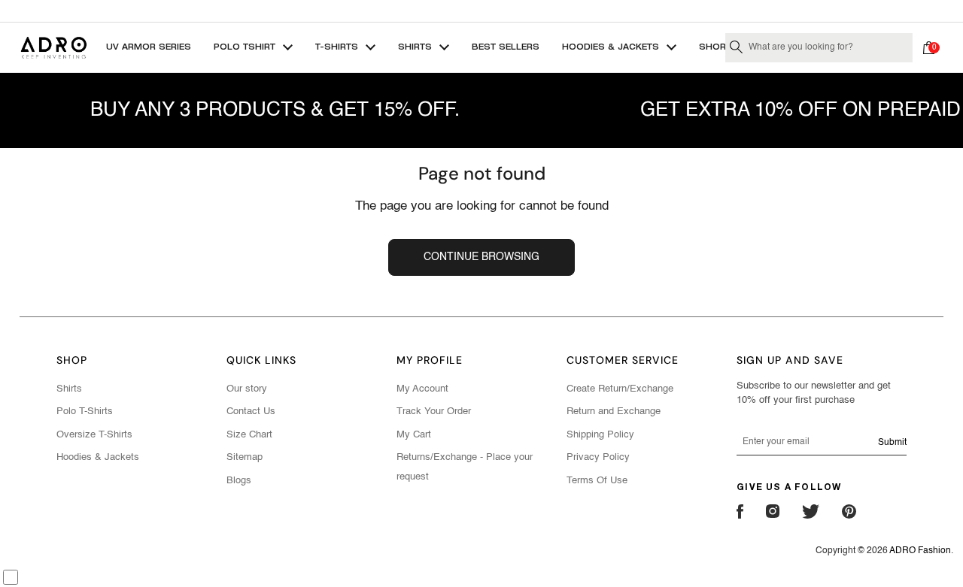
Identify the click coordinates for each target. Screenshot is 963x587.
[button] (932, 47)
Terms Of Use (597, 481)
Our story (246, 389)
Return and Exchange (614, 411)
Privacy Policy (598, 457)
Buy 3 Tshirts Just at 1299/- (481, 10)
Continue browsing (481, 257)
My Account (422, 389)
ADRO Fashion (920, 550)
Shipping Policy (600, 435)
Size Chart (249, 435)
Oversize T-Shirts (94, 435)
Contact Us (250, 411)
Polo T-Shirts (84, 411)
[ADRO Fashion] (53, 48)
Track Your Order (433, 411)
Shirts (69, 389)
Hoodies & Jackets (97, 457)
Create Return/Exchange (620, 389)
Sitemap (244, 457)
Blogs (238, 481)
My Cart (413, 435)
